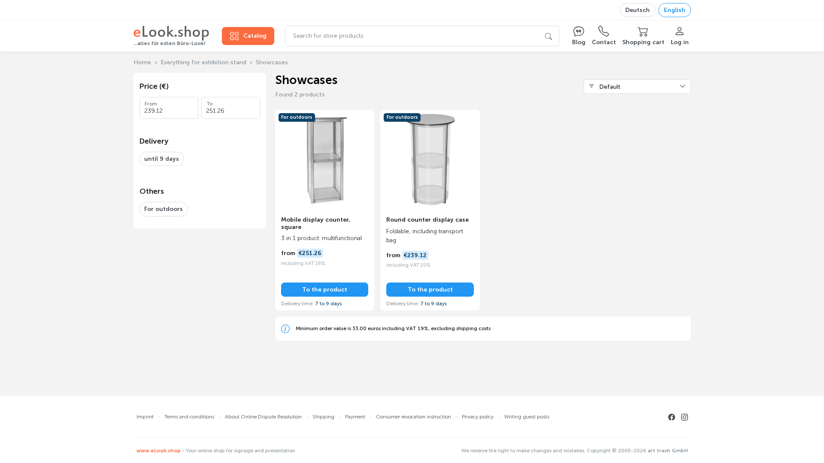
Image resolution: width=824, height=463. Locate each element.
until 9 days (161, 158)
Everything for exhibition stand (203, 62)
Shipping (323, 417)
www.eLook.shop (158, 451)
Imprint (145, 417)
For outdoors (163, 209)
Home (142, 62)
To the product (324, 289)
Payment (355, 417)
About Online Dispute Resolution (263, 417)
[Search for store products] (548, 36)
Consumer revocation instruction (413, 417)
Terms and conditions (189, 417)
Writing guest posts (526, 417)
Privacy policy (478, 417)
